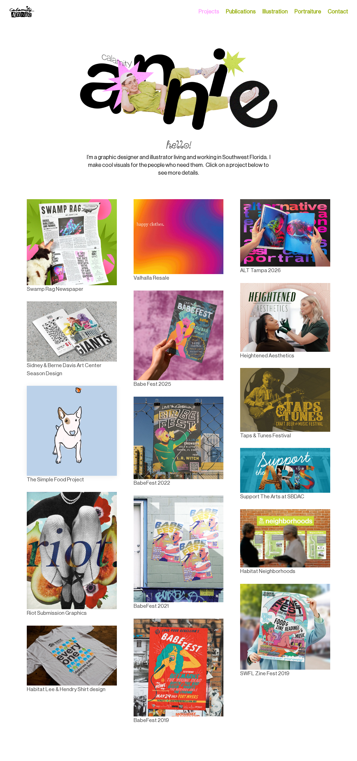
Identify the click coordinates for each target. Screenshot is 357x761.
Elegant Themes (63, 753)
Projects (209, 12)
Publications (241, 12)
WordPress (98, 753)
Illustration (275, 12)
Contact (338, 12)
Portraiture (308, 12)
